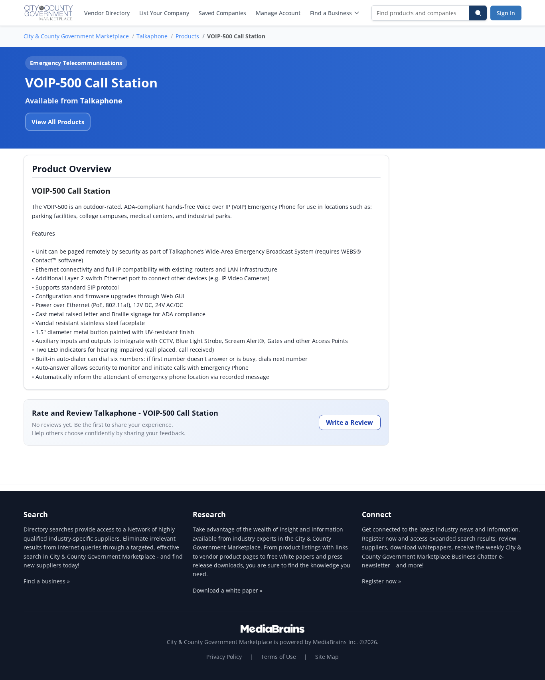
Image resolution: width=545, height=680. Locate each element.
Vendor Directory (107, 13)
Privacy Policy (224, 656)
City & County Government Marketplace (76, 36)
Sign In (506, 13)
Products (187, 36)
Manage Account (278, 13)
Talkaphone (152, 36)
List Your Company (164, 13)
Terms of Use (278, 656)
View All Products (58, 122)
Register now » (381, 581)
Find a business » (47, 581)
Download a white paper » (228, 590)
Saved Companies (222, 13)
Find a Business (331, 13)
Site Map (327, 656)
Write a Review (349, 422)
